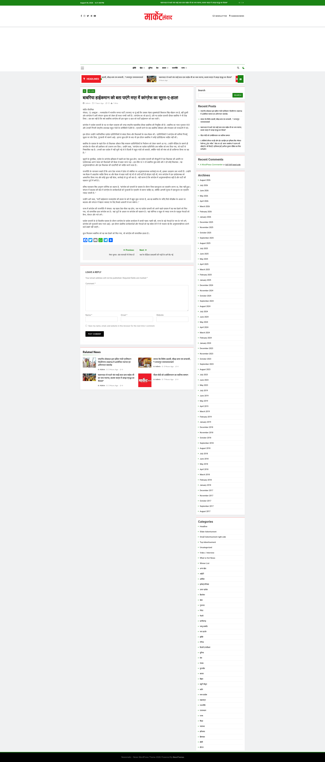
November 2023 (206, 354)
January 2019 (205, 422)
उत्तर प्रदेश (204, 589)
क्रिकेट (202, 595)
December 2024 (206, 285)
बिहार (201, 679)
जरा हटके (203, 631)
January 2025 (205, 280)
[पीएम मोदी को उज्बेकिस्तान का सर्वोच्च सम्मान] (212, 79)
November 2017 (206, 496)
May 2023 (204, 385)
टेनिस (202, 642)
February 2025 (206, 275)
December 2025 (206, 222)
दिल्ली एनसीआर (205, 647)
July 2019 (204, 390)
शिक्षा (201, 721)
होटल (202, 747)
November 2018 (206, 432)
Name (88, 315)
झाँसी (134, 68)
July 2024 (204, 311)
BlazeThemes (178, 757)
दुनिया (150, 68)
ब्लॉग (201, 689)
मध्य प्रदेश (91, 91)
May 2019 (204, 401)
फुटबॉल (202, 668)
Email (124, 315)
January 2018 (205, 485)
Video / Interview (207, 553)
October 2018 (205, 438)
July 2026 (204, 185)
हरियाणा (202, 731)
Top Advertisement (208, 542)
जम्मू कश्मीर (204, 626)
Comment (90, 283)
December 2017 (206, 490)
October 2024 (205, 296)
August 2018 (205, 448)
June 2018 (204, 459)
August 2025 (205, 243)
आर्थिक (202, 579)
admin (87, 103)
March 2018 (205, 474)
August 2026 (205, 180)
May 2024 (204, 322)
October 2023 (205, 359)
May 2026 (204, 196)
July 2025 (204, 248)
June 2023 (204, 380)
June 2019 (204, 396)
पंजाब (201, 663)
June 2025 (204, 254)
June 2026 (204, 190)
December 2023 (206, 348)
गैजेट (201, 610)
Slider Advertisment (208, 532)
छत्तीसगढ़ (203, 621)
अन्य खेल (203, 568)
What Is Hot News (207, 558)
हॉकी (201, 742)
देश (157, 68)
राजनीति (175, 68)
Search (201, 90)
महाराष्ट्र (203, 700)
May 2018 (204, 464)
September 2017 (207, 506)
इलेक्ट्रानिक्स (204, 584)
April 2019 (204, 406)
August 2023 (205, 369)
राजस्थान (203, 710)
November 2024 (206, 290)
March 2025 (205, 269)
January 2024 (205, 343)
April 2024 (204, 327)
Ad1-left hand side (233, 165)
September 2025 (207, 238)
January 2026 (205, 217)
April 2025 (204, 264)
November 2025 (206, 227)
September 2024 (207, 301)
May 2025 (204, 259)
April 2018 (204, 469)
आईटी (202, 574)
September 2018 (207, 443)
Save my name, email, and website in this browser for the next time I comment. (121, 326)
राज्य (183, 68)
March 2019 (205, 411)
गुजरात (202, 605)
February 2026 (206, 211)
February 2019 (206, 417)
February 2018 (206, 480)
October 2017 (205, 501)
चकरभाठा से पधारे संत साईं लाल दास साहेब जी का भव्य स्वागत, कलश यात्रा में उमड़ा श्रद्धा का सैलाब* (167, 77)
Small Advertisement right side (213, 537)
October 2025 (205, 233)
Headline (203, 526)
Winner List (204, 563)
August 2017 (205, 511)
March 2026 (205, 206)
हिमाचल (202, 737)
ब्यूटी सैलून (203, 684)
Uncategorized (206, 547)
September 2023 (207, 364)
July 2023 (204, 375)
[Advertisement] (162, 45)
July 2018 (204, 453)
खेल (141, 68)
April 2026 (204, 201)
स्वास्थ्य (202, 726)
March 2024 (205, 332)
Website (160, 315)
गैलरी (201, 616)
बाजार (164, 68)
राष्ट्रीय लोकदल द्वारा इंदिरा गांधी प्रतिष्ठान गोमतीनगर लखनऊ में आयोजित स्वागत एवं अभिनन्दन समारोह (114, 362)
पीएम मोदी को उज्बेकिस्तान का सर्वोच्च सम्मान (213, 3)
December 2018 (206, 427)
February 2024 (206, 338)
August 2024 (205, 306)
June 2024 (204, 317)
